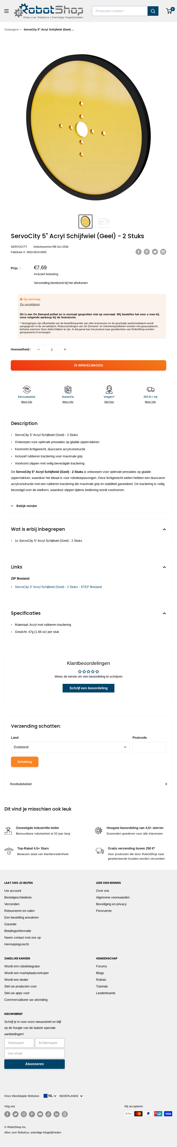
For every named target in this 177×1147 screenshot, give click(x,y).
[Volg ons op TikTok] (48, 1114)
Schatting (24, 762)
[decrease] (38, 349)
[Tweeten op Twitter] (155, 252)
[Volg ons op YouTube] (40, 1114)
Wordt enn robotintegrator (22, 966)
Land (15, 737)
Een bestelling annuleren (21, 917)
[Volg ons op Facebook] (7, 1114)
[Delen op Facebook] (139, 252)
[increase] (65, 349)
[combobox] (120, 11)
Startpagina (11, 29)
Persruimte (104, 911)
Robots (101, 979)
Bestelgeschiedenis (18, 897)
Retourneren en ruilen (19, 911)
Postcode (140, 737)
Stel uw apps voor (17, 993)
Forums (101, 966)
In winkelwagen (88, 365)
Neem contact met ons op (22, 937)
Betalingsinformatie (17, 931)
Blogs (100, 973)
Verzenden (11, 904)
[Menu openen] (6, 11)
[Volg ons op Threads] (65, 1114)
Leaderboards (105, 993)
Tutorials (102, 986)
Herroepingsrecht (16, 944)
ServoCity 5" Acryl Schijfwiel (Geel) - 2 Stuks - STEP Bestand (58, 587)
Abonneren (34, 1064)
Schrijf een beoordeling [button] (89, 688)
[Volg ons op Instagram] (24, 1114)
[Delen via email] (163, 252)
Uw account (12, 890)
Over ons (102, 890)
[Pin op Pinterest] (147, 252)
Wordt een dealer (16, 979)
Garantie (10, 924)
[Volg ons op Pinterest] (32, 1114)
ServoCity (19, 246)
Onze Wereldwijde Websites (21, 1096)
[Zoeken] (153, 11)
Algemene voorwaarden (113, 897)
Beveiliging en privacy (111, 904)
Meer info (26, 401)
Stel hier (109, 401)
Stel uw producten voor (20, 986)
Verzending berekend (49, 283)
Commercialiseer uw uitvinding (25, 999)
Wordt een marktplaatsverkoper (26, 973)
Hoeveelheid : (21, 349)
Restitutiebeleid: (21, 784)
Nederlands (69, 1096)
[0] (169, 11)
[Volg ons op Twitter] (16, 1114)
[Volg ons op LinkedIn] (57, 1114)
